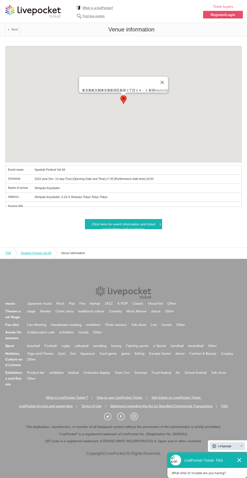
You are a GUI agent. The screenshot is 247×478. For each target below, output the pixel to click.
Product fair (36, 373)
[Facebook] (123, 417)
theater (45, 311)
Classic (137, 303)
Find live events (93, 16)
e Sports (159, 346)
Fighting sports (137, 346)
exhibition (93, 325)
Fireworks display (96, 373)
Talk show (138, 325)
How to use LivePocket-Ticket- (120, 397)
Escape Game (160, 353)
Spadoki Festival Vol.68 (36, 253)
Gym (61, 353)
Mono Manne (136, 311)
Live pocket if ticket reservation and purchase (33, 11)
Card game (108, 353)
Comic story (64, 311)
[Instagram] (136, 417)
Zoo (73, 353)
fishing (139, 353)
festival (73, 373)
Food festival (161, 373)
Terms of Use (91, 406)
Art (178, 373)
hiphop (95, 303)
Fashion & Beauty (202, 353)
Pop (72, 303)
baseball (33, 346)
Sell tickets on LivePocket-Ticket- (176, 397)
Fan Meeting (36, 325)
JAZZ (109, 303)
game (125, 353)
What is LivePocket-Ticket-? (67, 397)
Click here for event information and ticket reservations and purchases (123, 225)
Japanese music (39, 303)
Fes (82, 303)
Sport (9, 346)
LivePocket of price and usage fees (46, 406)
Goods (167, 325)
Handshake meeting (66, 325)
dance (156, 311)
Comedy (115, 311)
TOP (8, 253)
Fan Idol (12, 325)
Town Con (122, 373)
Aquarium (87, 353)
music (10, 303)
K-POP (122, 303)
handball (177, 346)
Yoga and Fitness (40, 353)
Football (50, 346)
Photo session (116, 325)
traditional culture (91, 311)
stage (31, 311)
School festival (195, 373)
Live (154, 325)
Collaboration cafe (41, 332)
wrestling (100, 346)
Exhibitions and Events (13, 378)
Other (171, 303)
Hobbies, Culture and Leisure (13, 359)
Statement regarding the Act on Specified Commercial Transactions (161, 406)
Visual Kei (155, 303)
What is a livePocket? (97, 8)
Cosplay (227, 353)
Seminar (140, 373)
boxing (116, 346)
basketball (196, 346)
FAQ (224, 406)
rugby (65, 346)
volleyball (82, 346)
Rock (60, 303)
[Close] (162, 82)
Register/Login (223, 15)
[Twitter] (110, 417)
